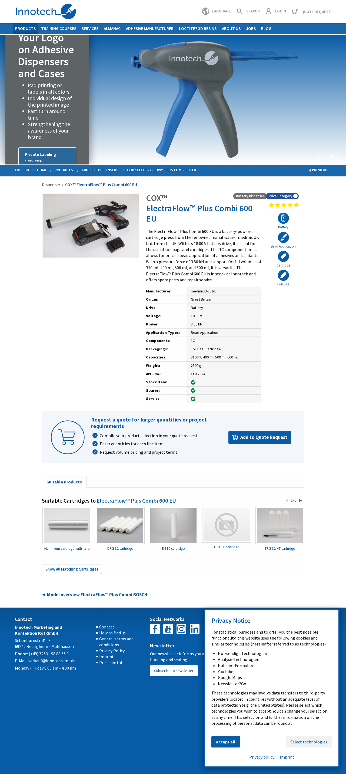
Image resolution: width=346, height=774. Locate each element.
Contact (106, 627)
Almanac (112, 29)
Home (42, 170)
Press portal (110, 662)
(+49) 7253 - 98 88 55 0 (49, 653)
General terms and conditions (116, 641)
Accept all (225, 742)
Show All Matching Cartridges (71, 569)
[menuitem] (25, 28)
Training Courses (58, 29)
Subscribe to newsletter (174, 670)
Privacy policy (261, 757)
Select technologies (308, 742)
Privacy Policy (112, 650)
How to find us (112, 632)
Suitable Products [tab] (64, 482)
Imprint (106, 656)
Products (25, 29)
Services (90, 29)
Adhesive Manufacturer (150, 29)
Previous (4, 99)
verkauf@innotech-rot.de (51, 660)
